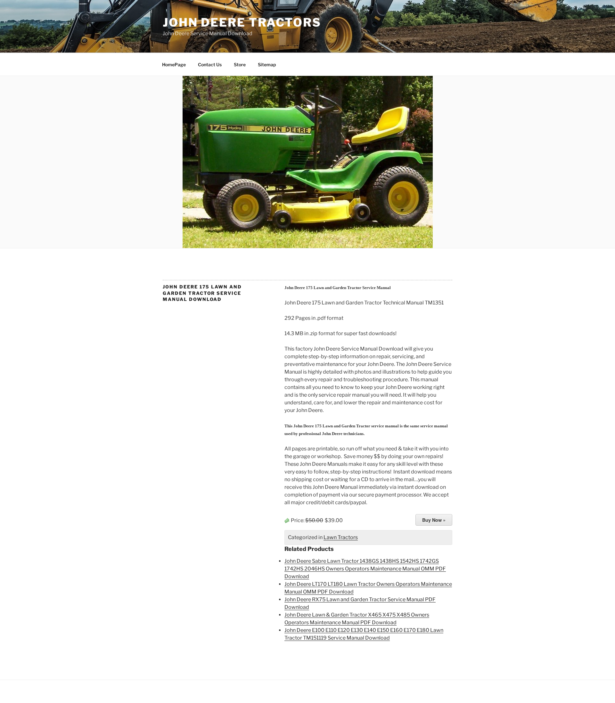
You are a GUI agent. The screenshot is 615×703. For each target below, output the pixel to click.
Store (240, 64)
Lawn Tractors (341, 537)
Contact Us (210, 64)
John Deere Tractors (242, 22)
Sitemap (267, 64)
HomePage (174, 64)
